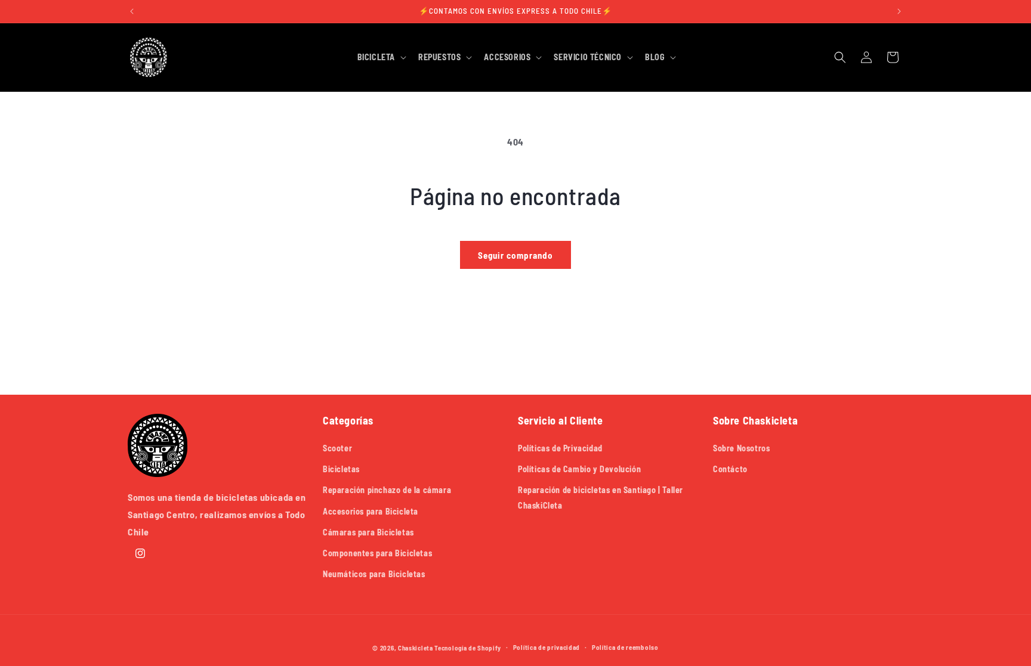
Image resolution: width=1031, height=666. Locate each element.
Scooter (337, 448)
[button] (380, 57)
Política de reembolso (625, 647)
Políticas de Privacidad (560, 448)
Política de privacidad (546, 647)
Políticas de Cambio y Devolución (579, 469)
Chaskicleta (415, 648)
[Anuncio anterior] (132, 11)
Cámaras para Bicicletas (368, 532)
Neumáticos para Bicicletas (374, 574)
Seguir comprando (515, 255)
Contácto (730, 469)
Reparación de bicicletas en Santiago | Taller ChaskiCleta (600, 497)
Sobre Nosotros (741, 448)
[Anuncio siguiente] (899, 11)
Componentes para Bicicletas (377, 553)
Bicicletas (341, 469)
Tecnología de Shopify (467, 648)
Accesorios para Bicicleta (370, 511)
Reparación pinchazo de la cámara (387, 490)
